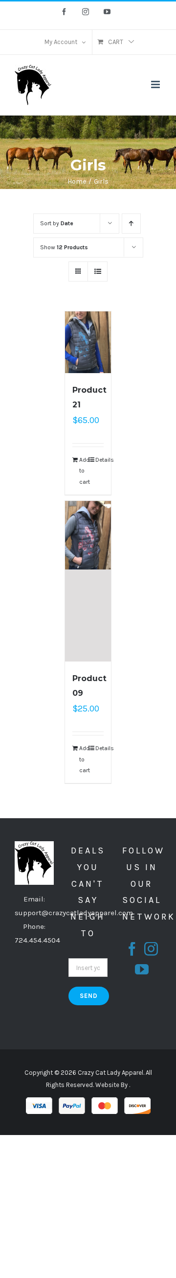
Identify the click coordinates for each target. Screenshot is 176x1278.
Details (99, 459)
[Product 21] (88, 342)
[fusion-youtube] (142, 969)
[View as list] (97, 271)
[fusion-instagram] (151, 949)
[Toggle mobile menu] (156, 84)
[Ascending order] (131, 223)
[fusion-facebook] (132, 949)
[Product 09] (88, 581)
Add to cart (83, 470)
